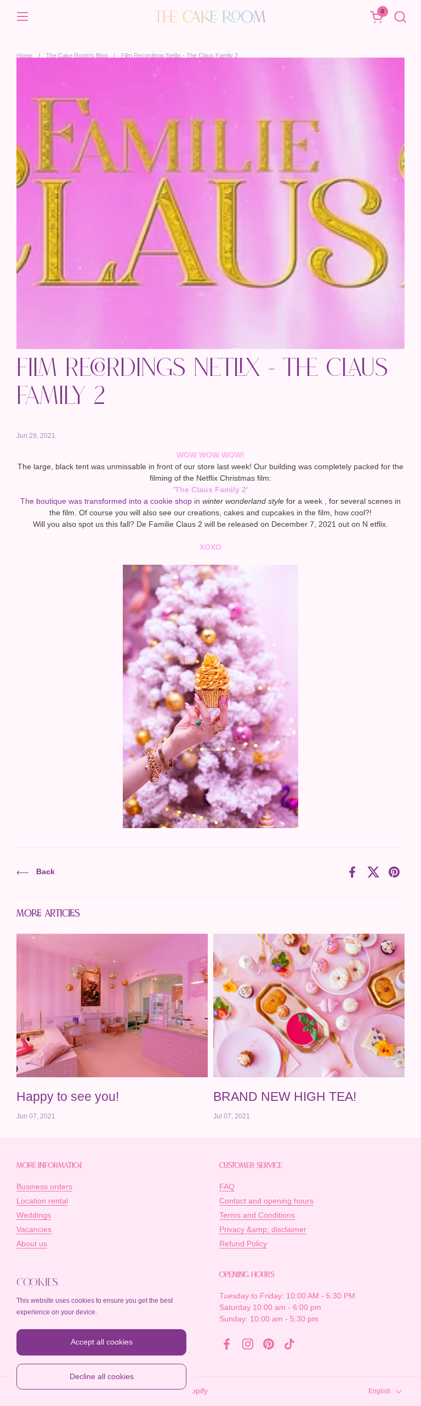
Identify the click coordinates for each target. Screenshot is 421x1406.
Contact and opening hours (266, 1200)
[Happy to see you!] (112, 1005)
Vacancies (34, 1229)
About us (31, 1243)
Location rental (42, 1200)
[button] (400, 17)
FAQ (227, 1186)
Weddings (33, 1215)
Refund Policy (243, 1243)
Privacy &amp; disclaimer (262, 1229)
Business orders (44, 1186)
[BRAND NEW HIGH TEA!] (309, 1005)
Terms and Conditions (257, 1215)
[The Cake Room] (210, 16)
